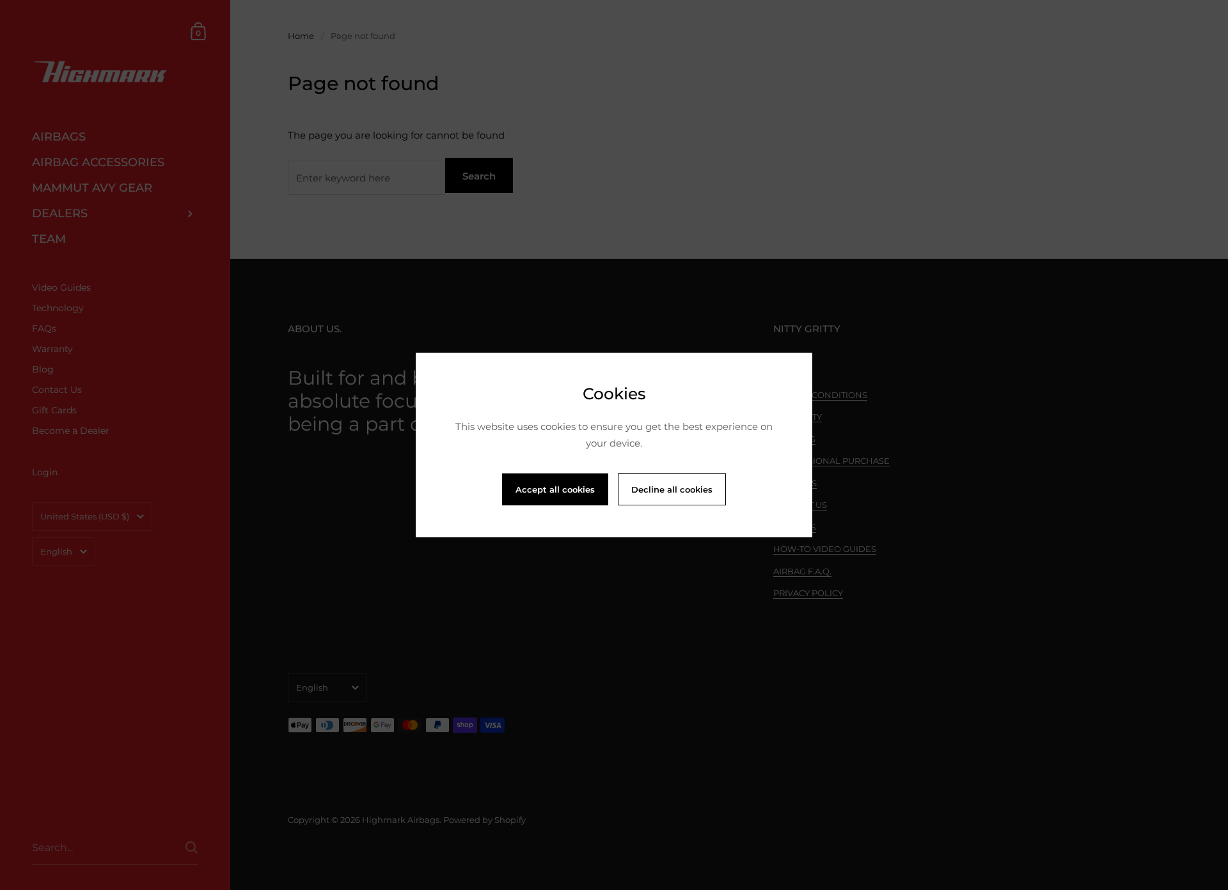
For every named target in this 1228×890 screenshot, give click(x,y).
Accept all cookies (555, 489)
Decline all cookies (671, 489)
